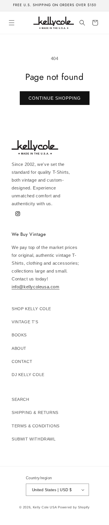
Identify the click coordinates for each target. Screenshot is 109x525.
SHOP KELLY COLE (31, 308)
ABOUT (19, 348)
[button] (11, 22)
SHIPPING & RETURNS (35, 412)
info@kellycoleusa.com (36, 286)
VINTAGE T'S (25, 321)
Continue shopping (54, 98)
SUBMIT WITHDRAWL (34, 439)
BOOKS (19, 335)
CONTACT (22, 361)
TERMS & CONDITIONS (36, 426)
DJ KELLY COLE (28, 374)
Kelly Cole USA (45, 507)
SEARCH (20, 399)
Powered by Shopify (74, 507)
